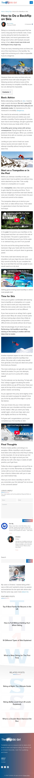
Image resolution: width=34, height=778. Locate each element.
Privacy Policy (26, 775)
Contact (3, 762)
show (11, 91)
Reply (10, 533)
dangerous (20, 110)
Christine (11, 23)
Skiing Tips (8, 11)
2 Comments (28, 24)
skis (24, 101)
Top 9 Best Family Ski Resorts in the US (17, 607)
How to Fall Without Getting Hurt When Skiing (17, 624)
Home (3, 11)
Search (3, 557)
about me (25, 592)
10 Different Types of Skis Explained (17, 640)
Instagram (5, 767)
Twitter (8, 767)
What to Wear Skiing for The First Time (17, 656)
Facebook (2, 767)
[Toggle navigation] (31, 2)
